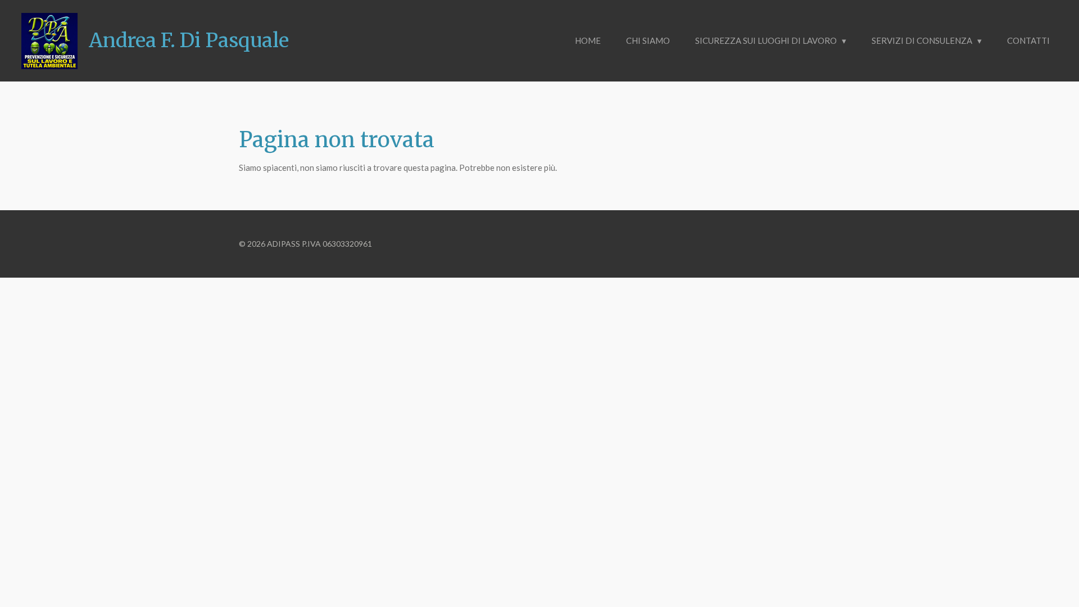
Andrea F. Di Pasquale (189, 40)
